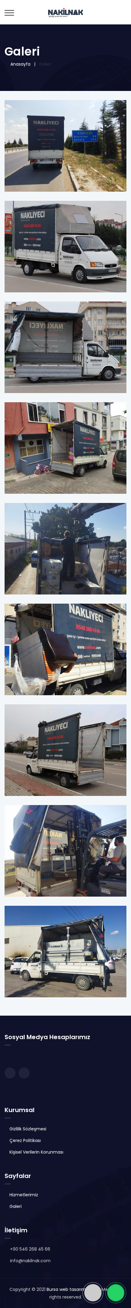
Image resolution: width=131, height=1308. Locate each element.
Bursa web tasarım (66, 1289)
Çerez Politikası (25, 1140)
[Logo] (65, 12)
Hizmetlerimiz (23, 1195)
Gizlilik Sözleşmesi (27, 1129)
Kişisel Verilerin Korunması (36, 1152)
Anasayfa (19, 64)
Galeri (15, 1206)
